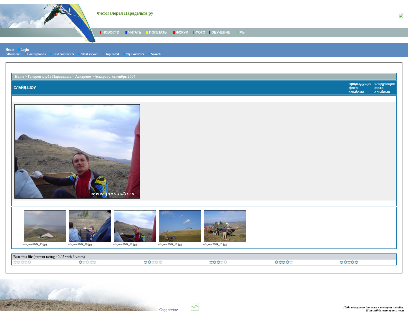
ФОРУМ (182, 32)
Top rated (112, 54)
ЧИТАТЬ (134, 32)
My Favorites (135, 54)
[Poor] (88, 263)
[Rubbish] (22, 263)
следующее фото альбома (384, 88)
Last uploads (36, 54)
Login (25, 50)
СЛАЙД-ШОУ (25, 88)
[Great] (349, 263)
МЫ (243, 32)
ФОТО (200, 32)
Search (156, 54)
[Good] (218, 263)
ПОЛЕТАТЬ (158, 32)
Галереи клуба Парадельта (50, 76)
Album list (13, 54)
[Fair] (153, 263)
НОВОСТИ (110, 32)
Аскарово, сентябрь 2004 (115, 76)
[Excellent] (284, 263)
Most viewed (90, 54)
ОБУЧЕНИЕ (220, 32)
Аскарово (83, 76)
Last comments (63, 54)
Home (10, 50)
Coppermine (168, 310)
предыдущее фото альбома (360, 88)
